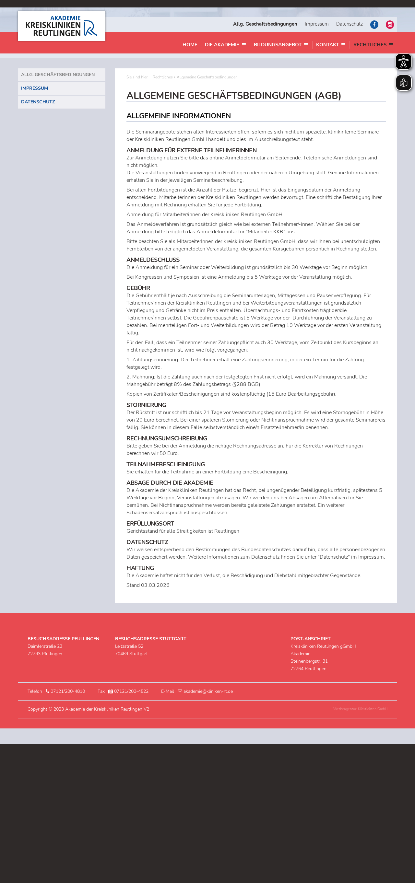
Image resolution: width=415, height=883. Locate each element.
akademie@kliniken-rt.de (208, 691)
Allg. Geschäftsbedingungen (58, 75)
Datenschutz (349, 24)
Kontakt (327, 44)
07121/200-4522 (131, 691)
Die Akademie (222, 44)
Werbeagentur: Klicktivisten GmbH (360, 709)
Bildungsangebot (278, 44)
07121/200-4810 (68, 691)
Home (190, 44)
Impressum (317, 24)
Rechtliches (369, 44)
